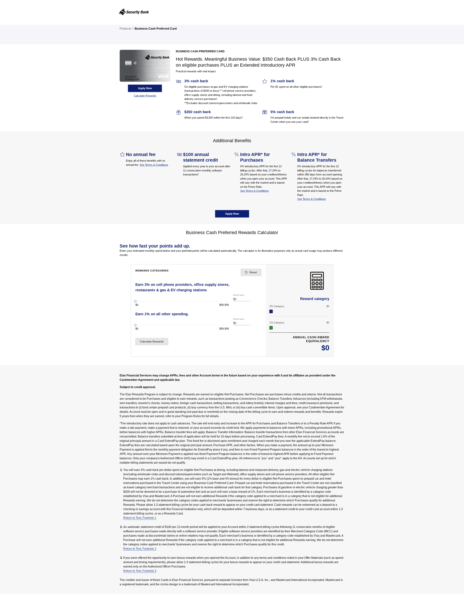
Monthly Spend (238, 295)
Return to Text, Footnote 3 (139, 570)
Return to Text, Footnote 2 (139, 548)
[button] (145, 96)
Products (125, 28)
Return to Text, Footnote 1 (139, 517)
